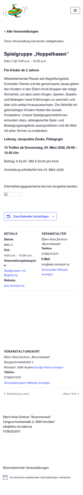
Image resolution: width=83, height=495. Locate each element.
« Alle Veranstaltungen (21, 31)
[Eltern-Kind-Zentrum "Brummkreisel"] (15, 10)
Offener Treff (70, 393)
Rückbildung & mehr (17, 393)
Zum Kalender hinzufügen (31, 216)
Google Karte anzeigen (48, 367)
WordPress (56, 491)
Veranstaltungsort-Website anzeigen (27, 383)
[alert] (41, 477)
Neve (22, 491)
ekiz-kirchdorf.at (14, 286)
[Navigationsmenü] (75, 10)
